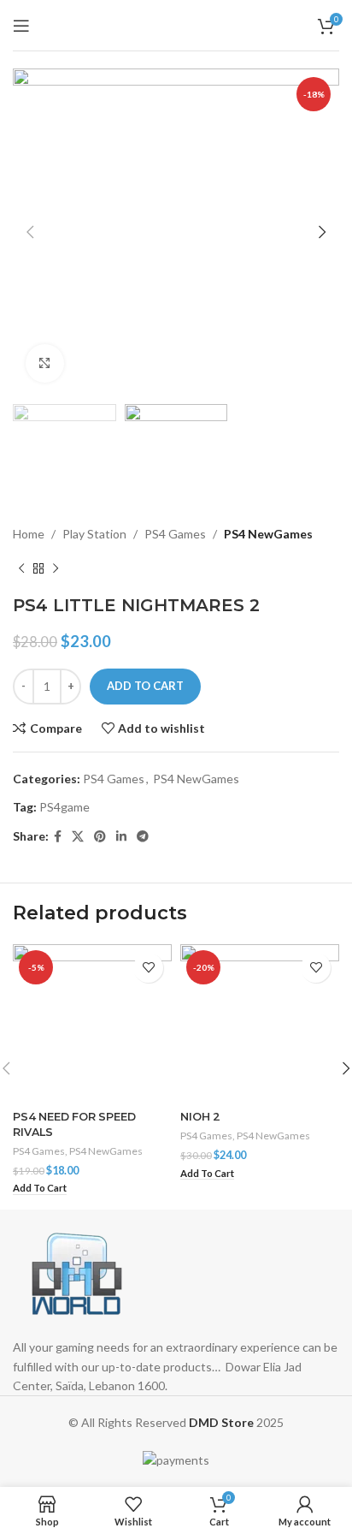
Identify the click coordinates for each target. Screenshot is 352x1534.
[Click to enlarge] (45, 363)
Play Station (94, 533)
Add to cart (145, 686)
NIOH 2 (200, 1116)
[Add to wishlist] (148, 968)
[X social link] (78, 836)
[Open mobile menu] (21, 26)
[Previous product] (21, 569)
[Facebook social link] (58, 836)
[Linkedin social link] (121, 836)
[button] (40, 1188)
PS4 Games (175, 533)
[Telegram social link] (143, 836)
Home (28, 533)
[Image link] (77, 1272)
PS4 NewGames (268, 533)
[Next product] (55, 569)
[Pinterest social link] (100, 836)
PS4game (64, 807)
